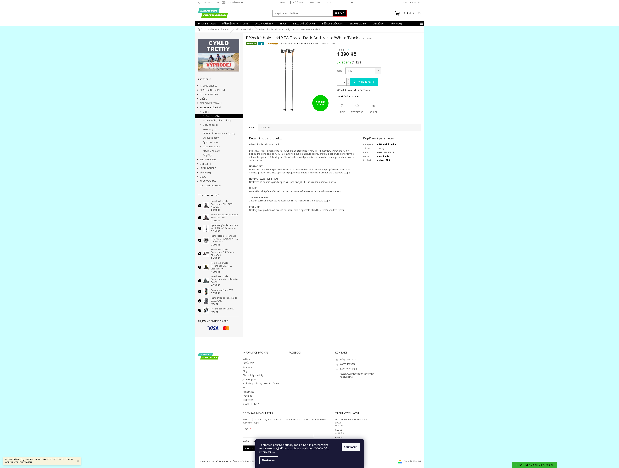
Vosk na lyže (209, 129)
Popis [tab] (252, 127)
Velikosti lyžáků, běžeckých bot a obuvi (352, 421)
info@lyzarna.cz (348, 359)
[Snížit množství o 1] (348, 84)
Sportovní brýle (211, 142)
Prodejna (247, 395)
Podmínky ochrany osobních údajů (261, 383)
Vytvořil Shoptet (412, 461)
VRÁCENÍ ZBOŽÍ (251, 403)
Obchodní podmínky (253, 375)
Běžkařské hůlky (211, 116)
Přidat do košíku (365, 81)
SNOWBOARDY (208, 159)
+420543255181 (348, 364)
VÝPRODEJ (205, 172)
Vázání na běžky (211, 146)
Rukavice (339, 430)
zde (273, 452)
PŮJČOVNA (298, 2)
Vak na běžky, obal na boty (217, 120)
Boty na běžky (210, 124)
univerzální (383, 160)
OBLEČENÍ (205, 163)
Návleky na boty (211, 150)
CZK (402, 2)
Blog (329, 2)
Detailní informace (346, 96)
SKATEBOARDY (208, 181)
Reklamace (248, 391)
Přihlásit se (252, 448)
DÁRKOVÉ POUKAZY (210, 185)
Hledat (339, 13)
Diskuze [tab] (265, 127)
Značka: (328, 43)
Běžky (206, 111)
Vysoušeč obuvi (211, 137)
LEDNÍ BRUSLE (208, 168)
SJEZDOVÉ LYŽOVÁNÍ (211, 103)
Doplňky (207, 155)
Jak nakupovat (250, 379)
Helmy (338, 437)
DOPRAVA (248, 399)
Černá (380, 156)
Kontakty (315, 2)
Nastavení (268, 460)
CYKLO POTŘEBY (209, 94)
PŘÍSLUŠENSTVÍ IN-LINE (212, 89)
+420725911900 (348, 369)
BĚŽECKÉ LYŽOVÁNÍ (210, 107)
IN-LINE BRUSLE (208, 85)
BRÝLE (203, 98)
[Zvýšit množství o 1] (348, 80)
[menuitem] (207, 23)
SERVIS (283, 2)
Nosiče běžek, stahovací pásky (219, 133)
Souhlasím (350, 447)
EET (245, 387)
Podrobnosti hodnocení (306, 43)
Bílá (387, 156)
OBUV (203, 176)
